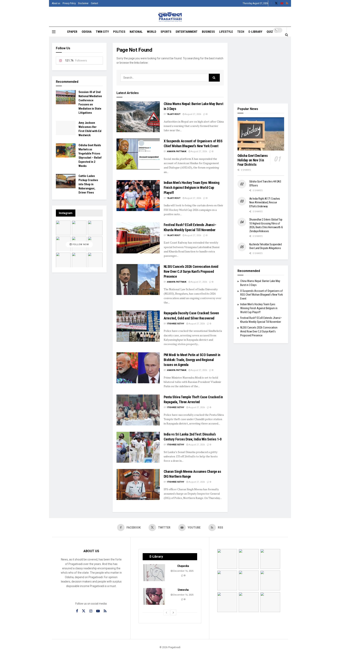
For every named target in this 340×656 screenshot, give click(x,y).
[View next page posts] (173, 612)
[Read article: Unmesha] (154, 596)
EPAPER (72, 31)
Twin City (102, 31)
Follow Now (80, 244)
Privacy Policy (69, 3)
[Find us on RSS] (287, 3)
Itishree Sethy (175, 323)
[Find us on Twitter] (276, 3)
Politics (119, 31)
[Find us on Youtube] (281, 3)
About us (56, 3)
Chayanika (183, 566)
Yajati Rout (173, 114)
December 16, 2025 (183, 571)
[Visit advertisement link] (261, 70)
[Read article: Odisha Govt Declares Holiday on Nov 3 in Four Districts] (260, 134)
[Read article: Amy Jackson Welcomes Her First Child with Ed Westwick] (66, 128)
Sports (166, 31)
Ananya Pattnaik (176, 151)
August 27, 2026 (192, 114)
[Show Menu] (53, 31)
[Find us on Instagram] (90, 611)
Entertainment (187, 31)
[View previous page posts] (166, 612)
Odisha (86, 31)
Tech (240, 31)
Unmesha (183, 589)
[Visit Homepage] (170, 16)
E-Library (255, 31)
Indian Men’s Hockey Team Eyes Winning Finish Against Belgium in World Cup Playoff (191, 187)
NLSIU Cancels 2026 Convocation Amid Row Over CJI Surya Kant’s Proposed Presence (191, 271)
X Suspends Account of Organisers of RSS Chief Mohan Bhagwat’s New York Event (261, 294)
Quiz (270, 31)
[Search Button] (286, 34)
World (151, 31)
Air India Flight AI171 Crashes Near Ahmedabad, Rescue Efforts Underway (264, 202)
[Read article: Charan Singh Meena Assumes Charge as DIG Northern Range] (138, 484)
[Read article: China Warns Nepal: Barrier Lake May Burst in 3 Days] (138, 116)
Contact (94, 3)
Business (208, 31)
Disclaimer (83, 3)
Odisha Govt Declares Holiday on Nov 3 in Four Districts (252, 160)
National (136, 31)
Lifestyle (226, 31)
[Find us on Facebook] (271, 3)
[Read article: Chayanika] (154, 572)
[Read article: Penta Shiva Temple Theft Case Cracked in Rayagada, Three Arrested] (138, 410)
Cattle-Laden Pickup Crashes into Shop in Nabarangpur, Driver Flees (88, 184)
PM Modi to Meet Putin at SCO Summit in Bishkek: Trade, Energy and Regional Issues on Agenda (192, 360)
